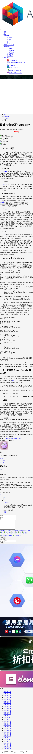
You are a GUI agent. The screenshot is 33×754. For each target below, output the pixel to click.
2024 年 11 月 (8, 717)
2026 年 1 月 (7, 697)
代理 (20, 438)
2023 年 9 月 (7, 743)
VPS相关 (9, 37)
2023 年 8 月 (7, 745)
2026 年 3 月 (7, 693)
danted (13, 380)
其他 (8, 43)
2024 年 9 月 (7, 721)
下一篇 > (2, 462)
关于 (5, 34)
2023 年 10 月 (8, 741)
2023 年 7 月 (7, 747)
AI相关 (9, 39)
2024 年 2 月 (7, 734)
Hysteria (5, 184)
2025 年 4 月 (7, 708)
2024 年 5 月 (7, 728)
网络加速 (6, 57)
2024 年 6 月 (7, 726)
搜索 (2, 543)
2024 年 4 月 (7, 730)
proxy (12, 438)
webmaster (7, 502)
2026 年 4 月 (7, 692)
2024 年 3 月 (7, 732)
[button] (1, 458)
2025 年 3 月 (7, 710)
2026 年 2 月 (7, 695)
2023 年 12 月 (8, 737)
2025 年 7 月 (7, 703)
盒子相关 (10, 41)
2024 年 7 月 (7, 725)
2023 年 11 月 (8, 739)
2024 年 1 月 (7, 736)
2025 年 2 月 (7, 712)
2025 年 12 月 (8, 699)
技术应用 (6, 35)
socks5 (16, 438)
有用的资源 (7, 46)
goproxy (5, 171)
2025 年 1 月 (7, 714)
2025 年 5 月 (7, 706)
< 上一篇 (2, 460)
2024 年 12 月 (8, 715)
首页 (5, 32)
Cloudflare (7, 438)
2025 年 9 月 (7, 701)
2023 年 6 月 (7, 748)
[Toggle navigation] (0, 29)
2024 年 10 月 (8, 719)
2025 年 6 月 (7, 704)
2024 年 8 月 (7, 723)
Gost (4, 234)
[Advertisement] (16, 96)
